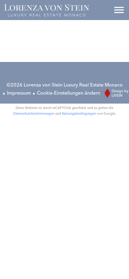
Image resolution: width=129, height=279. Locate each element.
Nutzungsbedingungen (79, 113)
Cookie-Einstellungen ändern (68, 93)
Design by (120, 93)
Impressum (19, 93)
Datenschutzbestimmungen (33, 113)
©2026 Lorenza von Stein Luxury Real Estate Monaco (65, 85)
